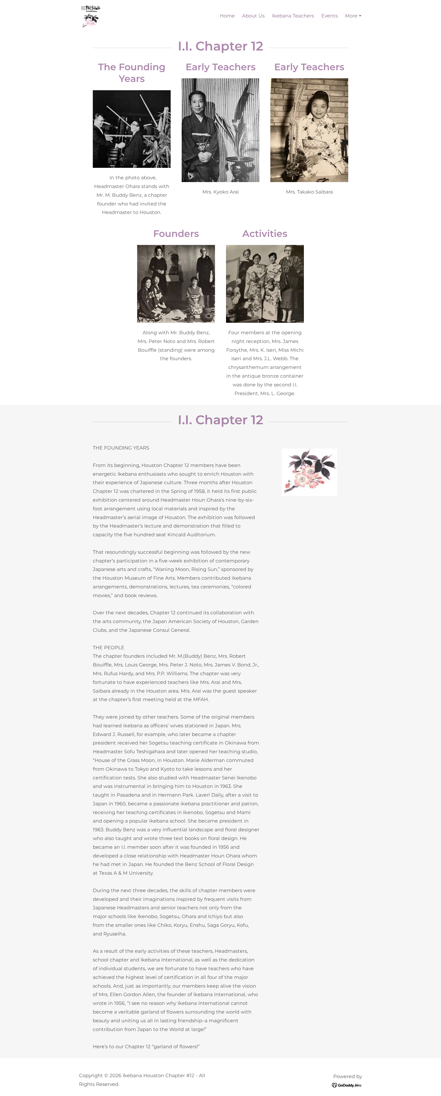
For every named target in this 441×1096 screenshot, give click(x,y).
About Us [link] (253, 16)
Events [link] (329, 16)
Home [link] (227, 16)
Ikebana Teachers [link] (293, 16)
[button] (353, 16)
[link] (91, 15)
